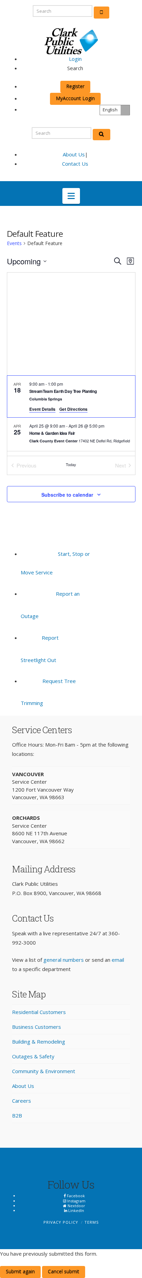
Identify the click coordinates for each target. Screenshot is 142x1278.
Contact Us (75, 163)
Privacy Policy (60, 1222)
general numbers (63, 959)
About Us (74, 154)
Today (71, 464)
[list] (71, 415)
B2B (17, 1115)
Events (14, 243)
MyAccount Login (75, 98)
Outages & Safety (33, 1056)
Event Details (42, 409)
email (118, 959)
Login (75, 58)
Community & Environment (43, 1071)
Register (75, 86)
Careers (21, 1100)
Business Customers (36, 1026)
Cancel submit (63, 1271)
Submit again (20, 1271)
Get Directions (73, 409)
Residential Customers (39, 1012)
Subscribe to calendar (67, 494)
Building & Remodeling (38, 1041)
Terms (91, 1222)
